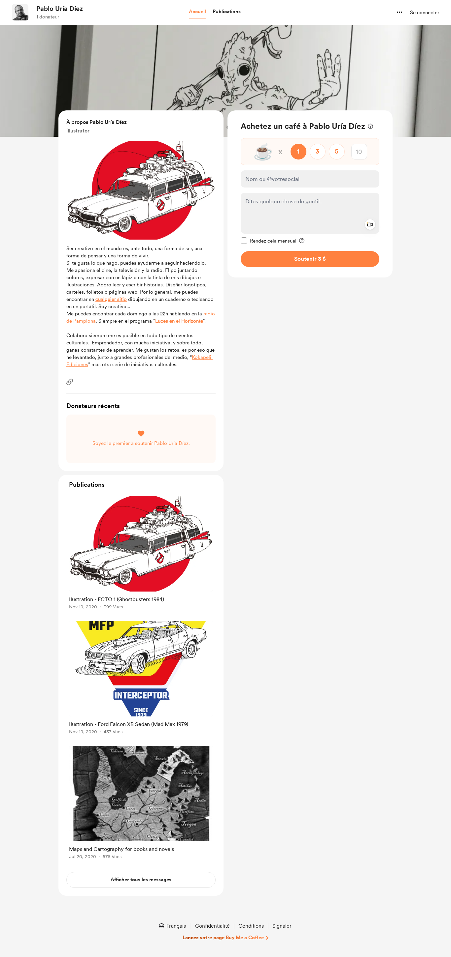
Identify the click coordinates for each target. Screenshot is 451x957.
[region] (310, 193)
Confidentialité (212, 926)
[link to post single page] (141, 553)
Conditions (251, 926)
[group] (141, 553)
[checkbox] (268, 240)
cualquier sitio (111, 299)
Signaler (282, 926)
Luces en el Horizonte (179, 321)
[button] (197, 12)
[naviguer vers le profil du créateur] (20, 12)
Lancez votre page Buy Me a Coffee (223, 938)
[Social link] (69, 382)
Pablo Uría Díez (59, 9)
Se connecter (424, 12)
